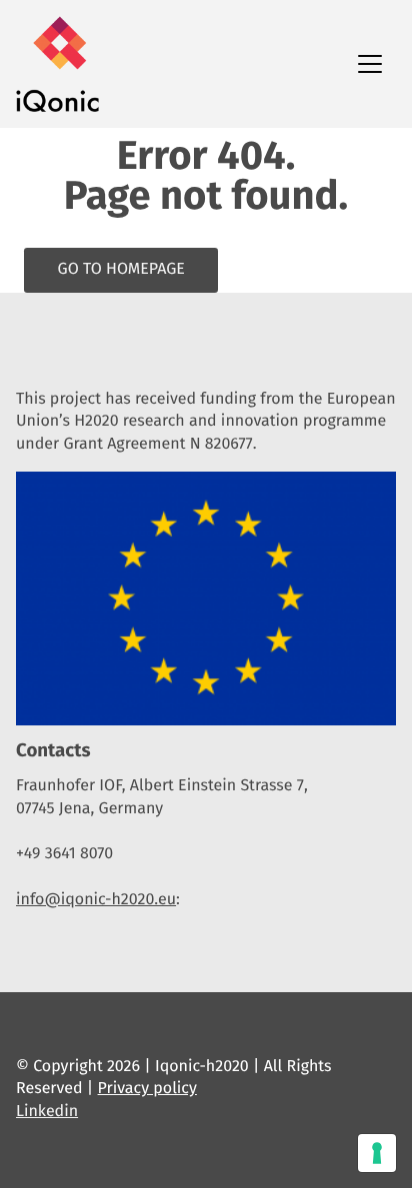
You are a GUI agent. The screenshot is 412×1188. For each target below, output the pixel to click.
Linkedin (47, 1111)
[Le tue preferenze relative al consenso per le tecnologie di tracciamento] (377, 1153)
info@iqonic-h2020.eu (96, 899)
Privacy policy (147, 1088)
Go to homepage (121, 269)
